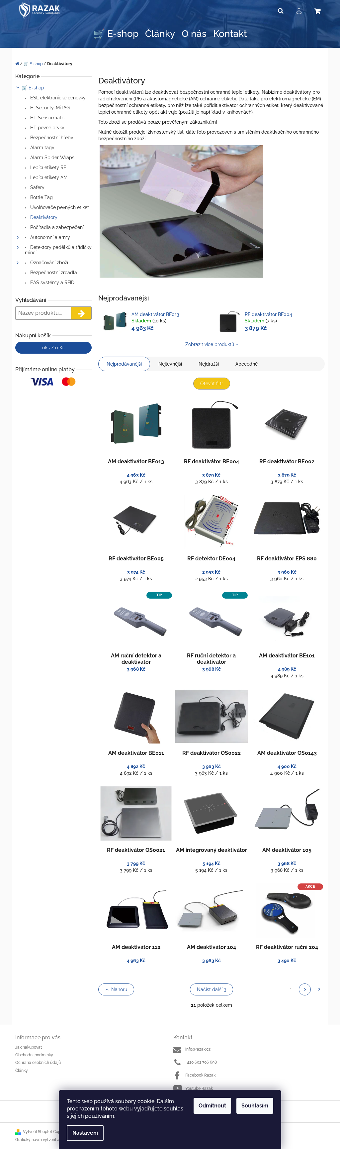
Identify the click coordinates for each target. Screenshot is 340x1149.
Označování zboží (48, 262)
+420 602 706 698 (201, 1062)
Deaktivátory (43, 217)
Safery (36, 187)
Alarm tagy (41, 147)
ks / (53, 347)
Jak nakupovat (28, 1047)
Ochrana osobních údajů (38, 1062)
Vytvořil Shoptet (37, 1131)
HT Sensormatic (47, 117)
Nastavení (85, 1133)
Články (21, 1070)
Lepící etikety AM (48, 177)
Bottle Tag (41, 197)
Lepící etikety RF (47, 167)
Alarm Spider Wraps (51, 157)
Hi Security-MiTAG (49, 107)
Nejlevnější (170, 364)
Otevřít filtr (211, 383)
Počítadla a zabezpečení (56, 227)
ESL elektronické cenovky (57, 97)
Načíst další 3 (211, 989)
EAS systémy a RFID (51, 282)
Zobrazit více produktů (209, 344)
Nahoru (119, 989)
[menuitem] (116, 34)
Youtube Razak (199, 1088)
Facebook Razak (200, 1075)
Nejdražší (209, 364)
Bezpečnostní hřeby (51, 137)
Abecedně (246, 364)
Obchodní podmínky (34, 1055)
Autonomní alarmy (49, 237)
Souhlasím (254, 1105)
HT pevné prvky (46, 127)
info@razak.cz (198, 1049)
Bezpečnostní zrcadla (53, 272)
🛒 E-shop (33, 87)
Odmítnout (212, 1105)
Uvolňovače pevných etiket (59, 207)
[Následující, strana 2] (305, 989)
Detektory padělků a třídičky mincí (58, 250)
